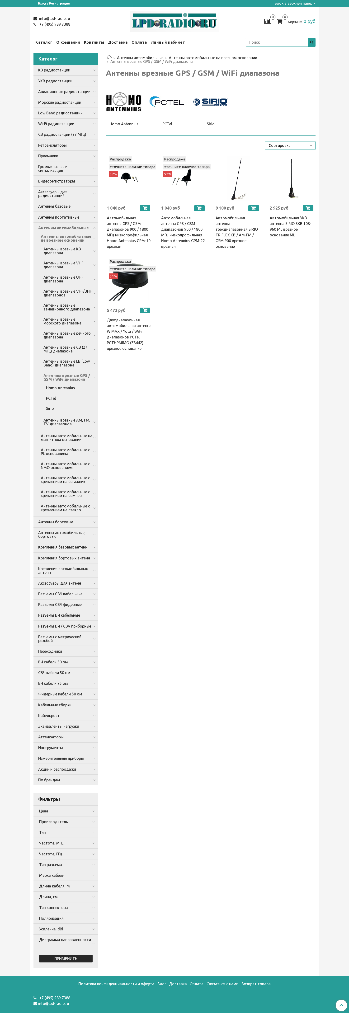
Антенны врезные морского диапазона (62, 321)
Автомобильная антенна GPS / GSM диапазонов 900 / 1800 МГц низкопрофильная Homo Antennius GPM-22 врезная (183, 232)
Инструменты (50, 748)
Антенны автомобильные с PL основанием (65, 452)
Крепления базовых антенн (62, 547)
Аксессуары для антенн (59, 583)
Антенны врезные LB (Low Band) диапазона (66, 363)
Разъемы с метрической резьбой (59, 639)
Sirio (50, 408)
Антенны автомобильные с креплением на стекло (65, 508)
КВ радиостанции (54, 70)
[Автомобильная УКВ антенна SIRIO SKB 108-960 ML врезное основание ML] (292, 178)
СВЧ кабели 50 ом (54, 673)
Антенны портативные (58, 217)
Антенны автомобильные (140, 58)
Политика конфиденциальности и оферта (116, 984)
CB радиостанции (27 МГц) (62, 134)
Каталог (43, 42)
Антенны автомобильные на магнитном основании (66, 438)
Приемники (48, 156)
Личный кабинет (168, 42)
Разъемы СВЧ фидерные (60, 604)
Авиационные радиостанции (64, 91)
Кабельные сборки (54, 705)
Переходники (50, 651)
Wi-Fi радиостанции (56, 124)
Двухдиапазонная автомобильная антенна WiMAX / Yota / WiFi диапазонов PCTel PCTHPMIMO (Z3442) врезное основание (129, 334)
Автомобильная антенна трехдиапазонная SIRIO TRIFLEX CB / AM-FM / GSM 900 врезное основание (237, 232)
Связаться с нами (222, 984)
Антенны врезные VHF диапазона (63, 265)
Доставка (118, 42)
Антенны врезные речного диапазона (67, 335)
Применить (65, 959)
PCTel (51, 398)
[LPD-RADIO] (174, 20)
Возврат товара (256, 984)
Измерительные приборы (61, 758)
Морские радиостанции (59, 102)
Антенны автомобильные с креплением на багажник (65, 480)
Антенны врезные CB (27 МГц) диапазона (65, 349)
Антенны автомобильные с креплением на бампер (65, 494)
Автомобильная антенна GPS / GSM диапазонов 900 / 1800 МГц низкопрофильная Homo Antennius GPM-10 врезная (129, 232)
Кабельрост (49, 715)
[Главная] (109, 58)
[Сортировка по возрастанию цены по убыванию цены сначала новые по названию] (290, 145)
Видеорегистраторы (56, 181)
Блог (161, 984)
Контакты (94, 42)
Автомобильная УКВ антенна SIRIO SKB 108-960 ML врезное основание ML (290, 226)
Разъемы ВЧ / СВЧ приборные (64, 626)
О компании (68, 42)
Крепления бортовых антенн (64, 558)
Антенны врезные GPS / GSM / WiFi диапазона (66, 377)
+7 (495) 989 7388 (54, 24)
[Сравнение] (267, 21)
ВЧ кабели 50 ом (53, 662)
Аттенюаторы (51, 737)
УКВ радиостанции (55, 81)
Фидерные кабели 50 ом (60, 694)
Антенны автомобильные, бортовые (61, 534)
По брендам (49, 780)
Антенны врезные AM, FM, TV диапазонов (66, 422)
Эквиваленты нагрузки (58, 726)
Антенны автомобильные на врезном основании (213, 58)
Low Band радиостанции (60, 113)
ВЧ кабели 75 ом (53, 683)
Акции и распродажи (57, 769)
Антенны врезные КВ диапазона (62, 251)
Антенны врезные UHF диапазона (63, 279)
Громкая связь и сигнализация (52, 168)
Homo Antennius (60, 388)
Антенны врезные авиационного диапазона (66, 307)
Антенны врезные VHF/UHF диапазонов (67, 293)
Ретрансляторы (52, 145)
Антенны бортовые (55, 522)
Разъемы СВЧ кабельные (60, 594)
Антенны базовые (54, 206)
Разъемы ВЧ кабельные (59, 615)
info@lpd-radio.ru (54, 18)
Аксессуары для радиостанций (52, 194)
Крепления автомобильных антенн (63, 571)
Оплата (139, 42)
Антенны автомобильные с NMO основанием (65, 466)
